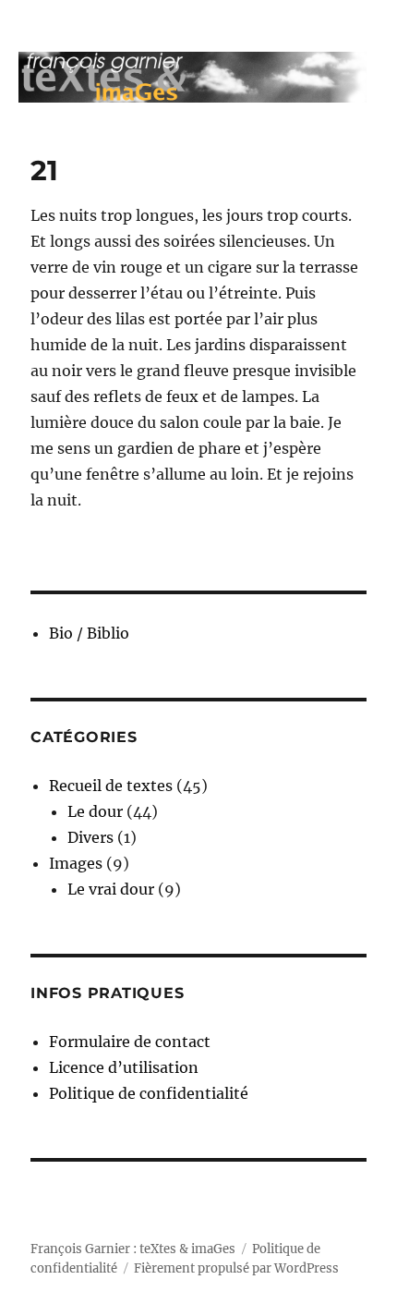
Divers (90, 837)
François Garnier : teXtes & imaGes (132, 1249)
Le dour (95, 811)
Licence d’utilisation (123, 1067)
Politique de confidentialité (148, 1093)
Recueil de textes (111, 785)
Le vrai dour (110, 889)
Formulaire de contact (130, 1041)
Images (75, 863)
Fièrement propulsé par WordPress (236, 1268)
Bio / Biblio (89, 633)
